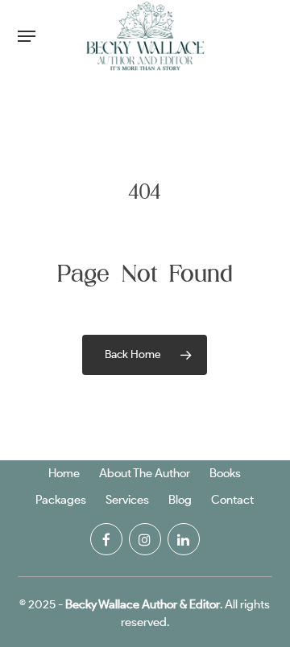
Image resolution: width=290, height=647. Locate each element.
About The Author (144, 473)
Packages (60, 499)
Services (127, 499)
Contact (232, 499)
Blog (180, 499)
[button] (26, 36)
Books (225, 473)
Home (64, 473)
